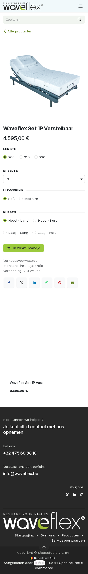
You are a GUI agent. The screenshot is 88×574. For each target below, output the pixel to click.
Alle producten (19, 31)
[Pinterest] (60, 283)
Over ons (48, 535)
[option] (44, 349)
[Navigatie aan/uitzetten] (80, 6)
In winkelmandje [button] (26, 248)
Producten (70, 535)
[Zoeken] (79, 20)
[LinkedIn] (34, 283)
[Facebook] (9, 283)
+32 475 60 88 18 (20, 453)
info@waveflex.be (20, 473)
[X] (22, 283)
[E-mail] (72, 283)
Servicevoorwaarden (68, 540)
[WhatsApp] (47, 283)
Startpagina (24, 535)
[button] (44, 546)
